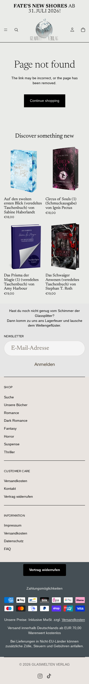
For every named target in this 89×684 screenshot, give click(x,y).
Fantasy (10, 428)
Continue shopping (44, 101)
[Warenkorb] (83, 29)
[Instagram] (40, 676)
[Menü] (5, 30)
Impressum (13, 525)
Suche (9, 397)
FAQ (7, 549)
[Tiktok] (49, 676)
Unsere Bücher (15, 405)
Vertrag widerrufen (18, 496)
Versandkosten (15, 481)
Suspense (12, 444)
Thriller (9, 452)
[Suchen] (16, 29)
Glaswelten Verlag (51, 664)
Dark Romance (15, 420)
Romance (11, 413)
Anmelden (44, 364)
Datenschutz (13, 541)
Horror (9, 436)
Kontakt (10, 489)
